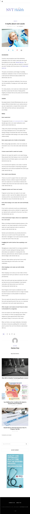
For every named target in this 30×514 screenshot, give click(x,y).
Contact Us (12, 502)
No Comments (20, 26)
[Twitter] (13, 50)
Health (15, 21)
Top (15, 511)
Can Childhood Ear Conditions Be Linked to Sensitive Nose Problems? (15, 402)
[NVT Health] (15, 9)
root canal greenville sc (18, 121)
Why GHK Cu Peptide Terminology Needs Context (15, 378)
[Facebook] (8, 50)
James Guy (15, 348)
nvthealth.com (24, 506)
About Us (18, 502)
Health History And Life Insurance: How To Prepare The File (15, 428)
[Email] (21, 50)
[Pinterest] (17, 50)
